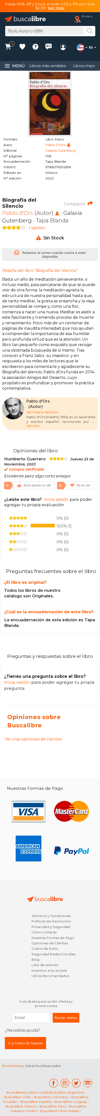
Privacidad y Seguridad (51, 927)
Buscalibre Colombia (51, 1097)
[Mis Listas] (22, 47)
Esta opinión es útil (37, 485)
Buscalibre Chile (17, 1097)
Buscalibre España (35, 1102)
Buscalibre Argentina (66, 1092)
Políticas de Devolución (51, 921)
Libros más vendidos (47, 66)
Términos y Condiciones (51, 916)
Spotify (87, 1083)
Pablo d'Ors (55, 145)
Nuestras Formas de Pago (53, 938)
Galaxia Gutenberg (60, 150)
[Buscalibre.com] (25, 19)
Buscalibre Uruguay (70, 1102)
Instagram (64, 1083)
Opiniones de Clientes (50, 943)
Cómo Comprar (44, 932)
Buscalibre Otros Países (59, 1111)
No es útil (83, 485)
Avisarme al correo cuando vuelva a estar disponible (53, 254)
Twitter (76, 1083)
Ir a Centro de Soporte (25, 1043)
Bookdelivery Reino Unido (27, 1092)
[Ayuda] (35, 47)
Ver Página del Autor (42, 412)
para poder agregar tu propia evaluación (48, 502)
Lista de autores (45, 965)
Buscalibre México (21, 1106)
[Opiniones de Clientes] (48, 47)
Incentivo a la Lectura (49, 970)
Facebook (53, 1083)
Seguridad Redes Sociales (53, 954)
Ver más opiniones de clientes (33, 739)
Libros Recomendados (50, 976)
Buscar (90, 31)
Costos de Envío (45, 948)
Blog (36, 959)
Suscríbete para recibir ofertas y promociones (46, 1004)
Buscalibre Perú (52, 1106)
